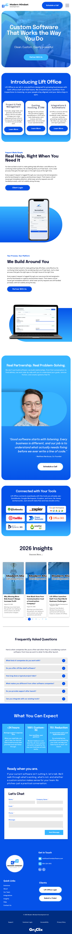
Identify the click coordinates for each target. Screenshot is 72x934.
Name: (11, 799)
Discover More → (36, 554)
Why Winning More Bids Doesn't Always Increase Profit (12, 599)
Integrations (8, 895)
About (6, 889)
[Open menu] (67, 5)
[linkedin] (39, 869)
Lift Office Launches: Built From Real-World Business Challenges (58, 599)
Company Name (42, 799)
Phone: (11, 813)
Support (10, 922)
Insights (6, 899)
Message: (12, 820)
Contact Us (7, 905)
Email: (11, 806)
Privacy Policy (61, 922)
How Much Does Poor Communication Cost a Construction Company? (35, 600)
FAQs (5, 902)
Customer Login (27, 922)
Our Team (7, 892)
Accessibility (44, 922)
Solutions (7, 885)
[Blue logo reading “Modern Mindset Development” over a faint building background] (58, 578)
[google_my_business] (43, 869)
